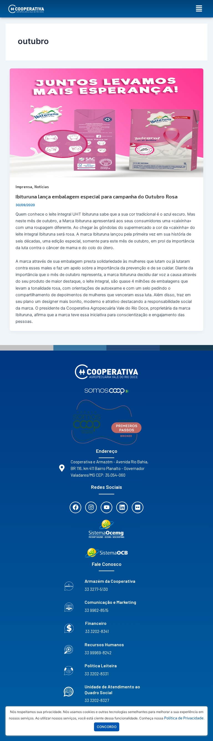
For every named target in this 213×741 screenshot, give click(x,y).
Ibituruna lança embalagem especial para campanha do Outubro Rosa (97, 196)
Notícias (41, 187)
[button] (199, 9)
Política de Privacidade (184, 718)
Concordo (106, 727)
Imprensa (24, 187)
